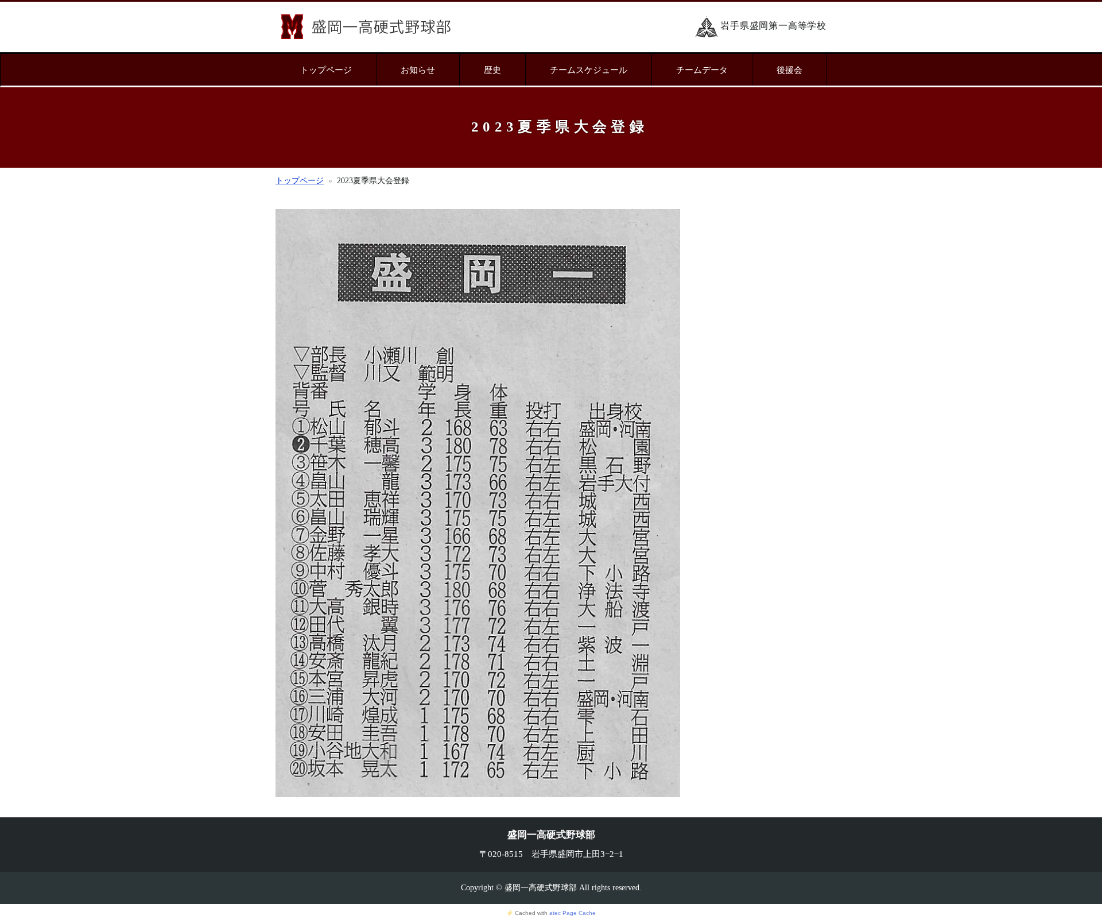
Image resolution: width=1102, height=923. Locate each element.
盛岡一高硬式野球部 (366, 26)
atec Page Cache (572, 913)
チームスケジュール (588, 70)
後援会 (789, 70)
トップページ (326, 70)
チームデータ (702, 70)
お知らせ (418, 70)
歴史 (492, 70)
